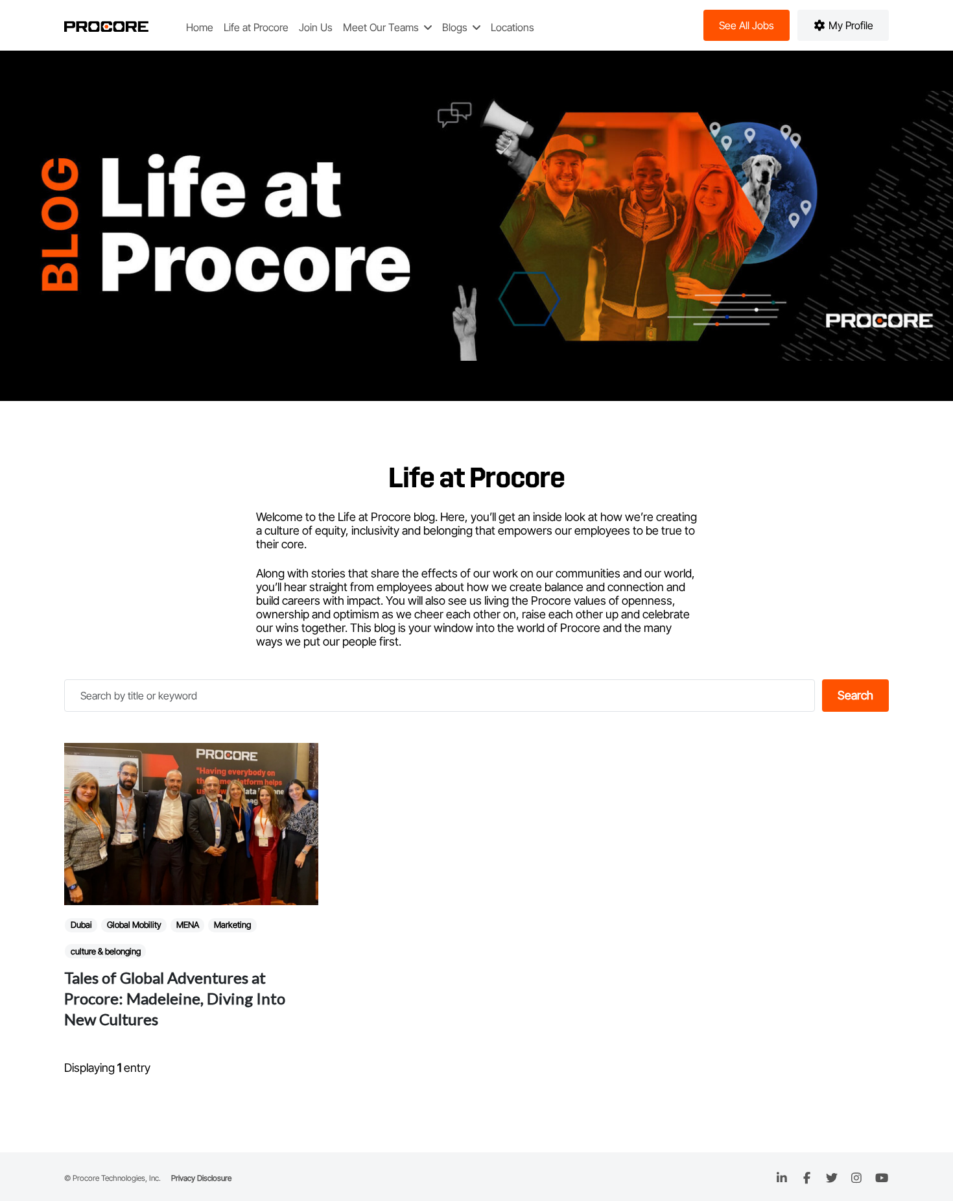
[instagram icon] (856, 1178)
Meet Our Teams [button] (382, 27)
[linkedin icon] (782, 1178)
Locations (512, 27)
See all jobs (746, 25)
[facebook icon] (806, 1178)
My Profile (849, 25)
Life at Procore (256, 27)
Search (855, 695)
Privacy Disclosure (201, 1178)
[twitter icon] (832, 1178)
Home (199, 27)
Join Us (316, 27)
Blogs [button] (456, 27)
